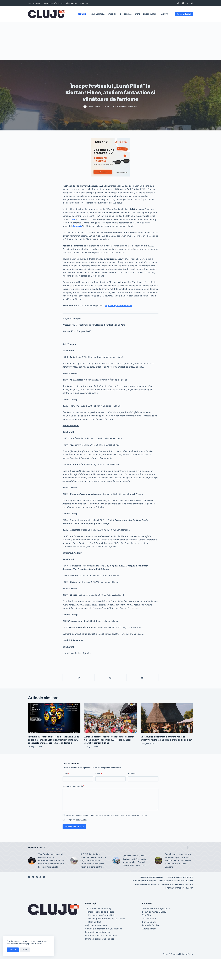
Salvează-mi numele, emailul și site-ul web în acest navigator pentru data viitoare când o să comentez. (107, 815)
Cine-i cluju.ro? (34, 3)
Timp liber (82, 14)
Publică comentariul (74, 826)
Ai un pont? (84, 3)
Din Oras (128, 14)
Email (98, 773)
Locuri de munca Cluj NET (154, 912)
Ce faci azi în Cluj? (184, 14)
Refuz (25, 950)
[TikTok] (188, 3)
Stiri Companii (149, 922)
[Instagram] (183, 3)
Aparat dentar (149, 928)
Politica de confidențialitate (101, 915)
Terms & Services (171, 954)
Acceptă (13, 950)
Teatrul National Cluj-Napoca (156, 908)
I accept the (76, 820)
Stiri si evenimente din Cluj (151, 877)
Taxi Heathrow (149, 918)
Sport (137, 14)
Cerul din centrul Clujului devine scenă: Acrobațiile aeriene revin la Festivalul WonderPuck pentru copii (135, 860)
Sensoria (77, 226)
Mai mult (164, 14)
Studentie (112, 14)
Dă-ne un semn (71, 3)
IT (120, 14)
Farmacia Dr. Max (150, 925)
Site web (132, 773)
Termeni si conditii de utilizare (180, 877)
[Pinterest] (40, 877)
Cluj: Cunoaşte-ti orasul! (144, 881)
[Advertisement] (110, 41)
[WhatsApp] (142, 677)
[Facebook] (178, 3)
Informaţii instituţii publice (147, 884)
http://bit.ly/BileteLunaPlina (118, 305)
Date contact (94, 922)
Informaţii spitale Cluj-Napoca (179, 888)
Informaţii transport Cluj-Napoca (177, 884)
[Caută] (192, 3)
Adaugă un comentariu (73, 786)
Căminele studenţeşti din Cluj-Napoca (176, 881)
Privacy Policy (81, 820)
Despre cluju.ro (150, 14)
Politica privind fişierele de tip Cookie (106, 918)
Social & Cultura (97, 14)
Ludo (72, 219)
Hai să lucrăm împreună (53, 3)
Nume (66, 773)
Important (133, 106)
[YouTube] (44, 877)
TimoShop (147, 915)
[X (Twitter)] (111, 677)
